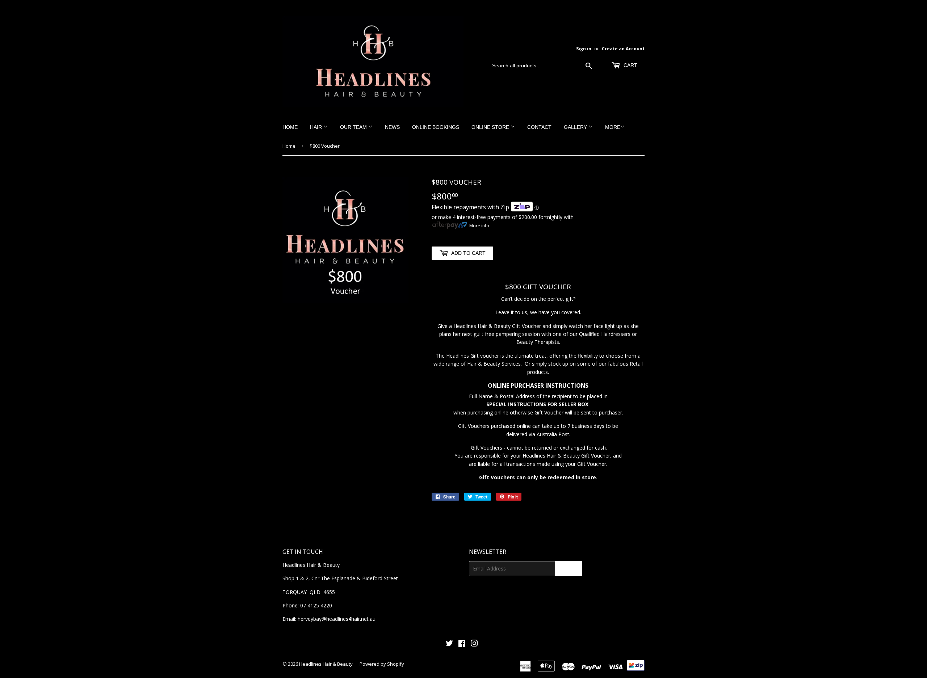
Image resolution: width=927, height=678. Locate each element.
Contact (539, 127)
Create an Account (623, 48)
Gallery (576, 127)
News (392, 127)
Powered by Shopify (382, 664)
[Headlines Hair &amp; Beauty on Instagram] (474, 644)
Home (290, 127)
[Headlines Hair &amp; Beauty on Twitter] (449, 644)
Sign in (583, 48)
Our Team (354, 127)
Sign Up (569, 568)
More (612, 127)
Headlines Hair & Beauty (326, 664)
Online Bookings (435, 127)
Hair (316, 127)
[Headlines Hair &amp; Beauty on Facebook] (462, 644)
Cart (629, 65)
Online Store (491, 127)
